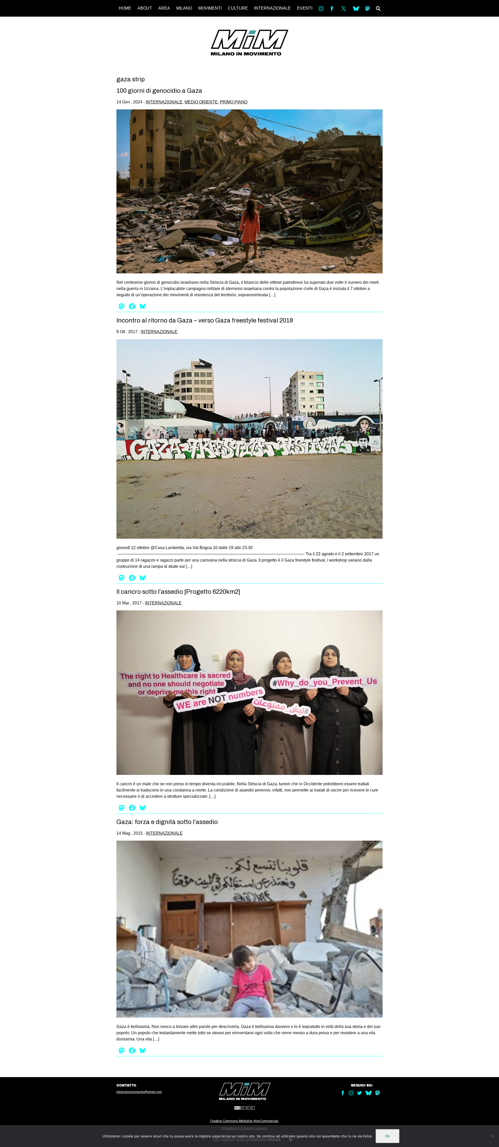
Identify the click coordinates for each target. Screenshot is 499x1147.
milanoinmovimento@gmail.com (139, 1092)
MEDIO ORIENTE (201, 102)
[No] (492, 1136)
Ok (387, 1136)
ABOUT (144, 8)
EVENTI (304, 8)
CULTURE (238, 8)
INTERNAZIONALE (272, 8)
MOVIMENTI (210, 8)
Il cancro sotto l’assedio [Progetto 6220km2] (178, 591)
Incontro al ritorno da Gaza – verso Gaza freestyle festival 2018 (204, 320)
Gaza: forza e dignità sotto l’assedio (167, 822)
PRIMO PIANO (233, 102)
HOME (125, 8)
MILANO (184, 8)
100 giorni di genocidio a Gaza (159, 90)
